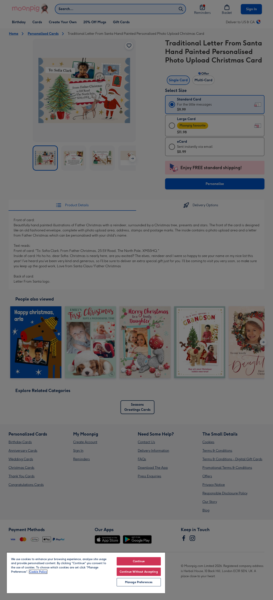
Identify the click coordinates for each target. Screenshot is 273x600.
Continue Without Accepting (139, 571)
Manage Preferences (138, 582)
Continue (139, 561)
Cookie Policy (38, 571)
